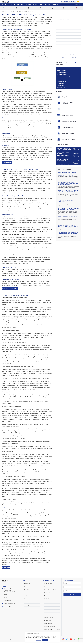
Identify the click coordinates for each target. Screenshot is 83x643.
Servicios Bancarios (62, 34)
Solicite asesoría (7, 162)
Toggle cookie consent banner (57, 634)
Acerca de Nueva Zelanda (63, 19)
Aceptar (45, 640)
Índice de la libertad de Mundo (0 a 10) (66, 22)
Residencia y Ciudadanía (63, 49)
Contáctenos (6, 567)
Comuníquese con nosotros (10, 288)
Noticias (35, 4)
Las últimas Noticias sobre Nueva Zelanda (67, 54)
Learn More (38, 640)
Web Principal (5, 4)
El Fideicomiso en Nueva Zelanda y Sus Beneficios (69, 31)
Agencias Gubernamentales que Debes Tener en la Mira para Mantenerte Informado (69, 58)
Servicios (13, 4)
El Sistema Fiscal (61, 28)
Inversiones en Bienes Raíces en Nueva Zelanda (68, 46)
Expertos (41, 4)
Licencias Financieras (62, 37)
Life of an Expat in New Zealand (65, 52)
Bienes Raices (20, 4)
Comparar (47, 4)
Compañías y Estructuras (63, 25)
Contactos (55, 4)
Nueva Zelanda (12, 11)
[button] (13, 4)
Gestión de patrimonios (63, 40)
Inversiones (28, 4)
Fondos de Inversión (62, 43)
